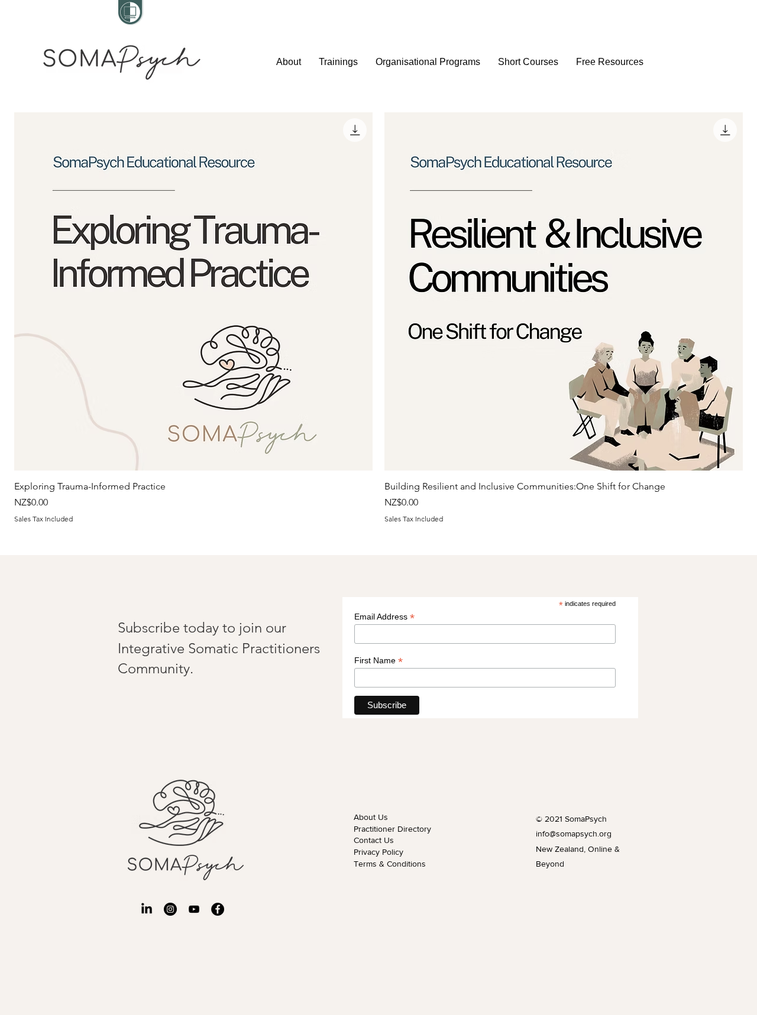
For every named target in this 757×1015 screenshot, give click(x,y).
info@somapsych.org (574, 833)
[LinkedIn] (146, 909)
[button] (338, 62)
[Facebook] (217, 909)
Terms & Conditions (390, 863)
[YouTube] (193, 909)
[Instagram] (170, 909)
